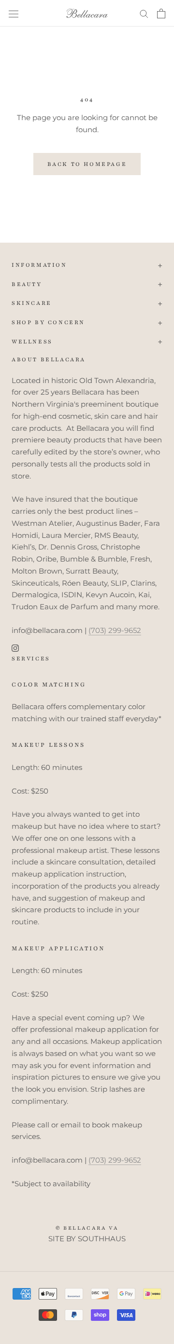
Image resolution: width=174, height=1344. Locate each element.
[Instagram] (15, 648)
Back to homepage (87, 164)
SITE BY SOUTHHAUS (87, 1238)
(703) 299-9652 (114, 630)
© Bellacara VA (87, 1228)
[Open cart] (161, 13)
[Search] (144, 13)
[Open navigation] (13, 13)
